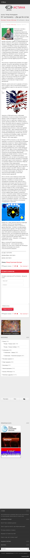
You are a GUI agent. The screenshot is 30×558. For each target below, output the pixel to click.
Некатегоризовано (7, 368)
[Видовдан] (11, 433)
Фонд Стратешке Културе (14, 262)
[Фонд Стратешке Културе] (11, 426)
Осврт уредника (7, 362)
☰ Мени (3, 2)
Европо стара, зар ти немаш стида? (9, 537)
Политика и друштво (8, 374)
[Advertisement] (10, 387)
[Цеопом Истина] (15, 5)
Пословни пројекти (7, 359)
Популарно (5, 399)
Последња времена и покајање (8, 530)
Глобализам (6, 350)
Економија (5, 365)
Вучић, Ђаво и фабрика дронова (8, 523)
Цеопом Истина (9, 553)
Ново (15, 399)
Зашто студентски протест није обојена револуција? (13, 526)
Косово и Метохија (11, 20)
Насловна (3, 20)
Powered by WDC (25, 556)
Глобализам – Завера (9, 352)
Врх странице (24, 266)
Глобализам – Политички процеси (12, 355)
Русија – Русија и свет (9, 343)
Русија (4, 341)
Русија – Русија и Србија (10, 347)
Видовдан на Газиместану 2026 (8, 533)
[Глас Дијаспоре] (11, 448)
